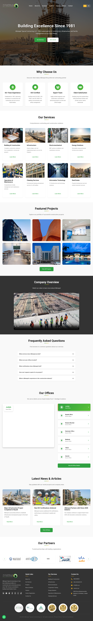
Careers (27, 590)
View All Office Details (74, 465)
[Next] (88, 559)
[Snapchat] (18, 593)
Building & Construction (53, 579)
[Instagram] (15, 593)
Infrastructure (51, 582)
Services (44, 6)
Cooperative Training (53, 587)
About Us (37, 6)
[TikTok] (21, 593)
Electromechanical (52, 584)
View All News (46, 530)
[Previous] (4, 559)
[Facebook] (12, 593)
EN (85, 5)
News (58, 6)
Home (30, 6)
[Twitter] (9, 593)
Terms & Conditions (67, 617)
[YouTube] (6, 593)
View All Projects (46, 269)
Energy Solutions (52, 590)
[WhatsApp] (4, 617)
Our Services (40, 39)
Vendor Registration (30, 593)
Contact (70, 6)
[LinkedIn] (3, 593)
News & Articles (29, 587)
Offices (64, 6)
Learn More (13, 157)
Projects (51, 6)
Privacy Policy (58, 617)
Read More (10, 521)
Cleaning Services (52, 596)
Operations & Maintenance (54, 593)
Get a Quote (53, 39)
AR (88, 5)
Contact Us (28, 596)
